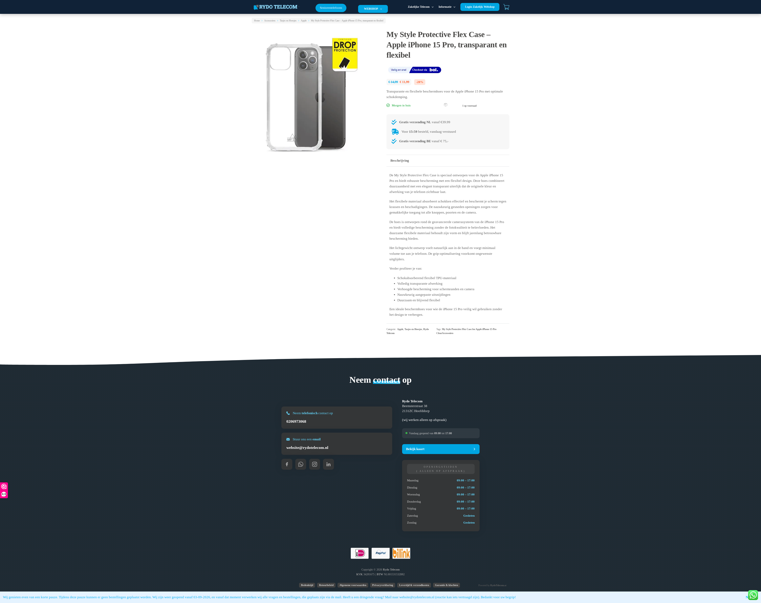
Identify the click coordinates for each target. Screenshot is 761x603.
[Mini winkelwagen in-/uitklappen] (506, 7)
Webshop (371, 8)
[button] (441, 449)
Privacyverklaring (382, 585)
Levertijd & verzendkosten (414, 585)
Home (257, 20)
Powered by (492, 585)
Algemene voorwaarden (352, 585)
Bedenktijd (307, 585)
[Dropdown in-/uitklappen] (381, 9)
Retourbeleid (326, 585)
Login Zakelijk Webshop (480, 6)
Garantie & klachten (446, 585)
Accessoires (269, 20)
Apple (304, 20)
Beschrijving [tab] (399, 160)
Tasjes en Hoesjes (288, 20)
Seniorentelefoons (331, 7)
